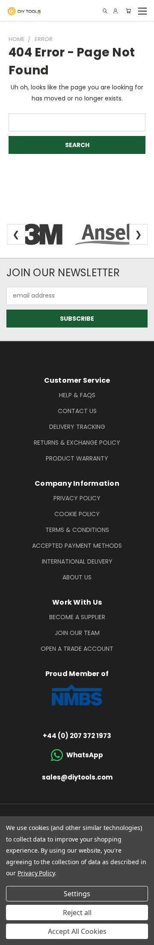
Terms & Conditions (77, 530)
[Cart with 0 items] (128, 11)
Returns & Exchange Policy (77, 442)
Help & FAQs (77, 395)
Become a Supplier (77, 617)
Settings (77, 893)
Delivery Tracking (77, 426)
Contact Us (77, 411)
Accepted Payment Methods (77, 545)
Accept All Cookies (77, 931)
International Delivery (77, 561)
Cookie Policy (77, 514)
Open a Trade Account (77, 648)
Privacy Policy (77, 498)
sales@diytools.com (77, 777)
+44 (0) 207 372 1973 (77, 735)
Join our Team (77, 633)
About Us (77, 577)
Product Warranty (77, 458)
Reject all (77, 912)
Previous (13, 936)
